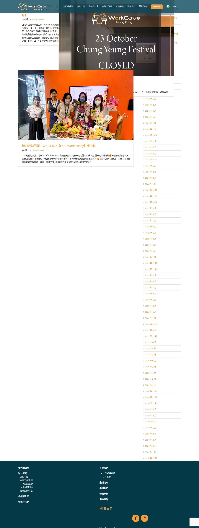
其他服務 (104, 468)
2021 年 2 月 (150, 379)
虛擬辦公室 (23, 496)
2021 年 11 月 (150, 330)
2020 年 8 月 (150, 409)
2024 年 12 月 (151, 129)
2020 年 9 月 (151, 403)
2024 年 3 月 (150, 172)
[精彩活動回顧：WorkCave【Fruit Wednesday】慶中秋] (75, 118)
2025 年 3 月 (150, 111)
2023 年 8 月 (150, 214)
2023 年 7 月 (150, 220)
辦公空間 (22, 473)
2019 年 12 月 (151, 458)
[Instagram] (144, 518)
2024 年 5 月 (150, 165)
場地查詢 (104, 499)
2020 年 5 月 (150, 427)
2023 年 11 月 (151, 196)
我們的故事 (23, 468)
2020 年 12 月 (151, 391)
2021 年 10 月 (151, 336)
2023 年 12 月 (151, 190)
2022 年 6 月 (150, 293)
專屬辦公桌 (27, 487)
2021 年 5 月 (150, 367)
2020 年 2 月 (150, 446)
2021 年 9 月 (150, 342)
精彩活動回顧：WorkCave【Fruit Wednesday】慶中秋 (59, 146)
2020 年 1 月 (150, 452)
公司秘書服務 (108, 473)
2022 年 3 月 (150, 312)
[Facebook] (135, 518)
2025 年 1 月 (150, 123)
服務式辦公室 (26, 490)
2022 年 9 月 (150, 275)
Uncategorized (39, 19)
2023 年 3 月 (150, 245)
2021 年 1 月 (150, 385)
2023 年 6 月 (150, 226)
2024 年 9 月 (151, 141)
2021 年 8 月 (150, 348)
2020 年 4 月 (150, 434)
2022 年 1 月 (150, 318)
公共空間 (24, 477)
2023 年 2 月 (150, 251)
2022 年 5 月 (150, 300)
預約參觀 (104, 494)
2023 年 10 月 (151, 202)
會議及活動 (23, 502)
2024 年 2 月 (150, 178)
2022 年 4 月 (150, 306)
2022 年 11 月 (151, 269)
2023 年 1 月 (150, 257)
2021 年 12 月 (151, 324)
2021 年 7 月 (150, 354)
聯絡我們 (104, 488)
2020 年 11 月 (151, 397)
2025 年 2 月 (150, 117)
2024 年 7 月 (150, 153)
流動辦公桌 (27, 484)
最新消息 (104, 482)
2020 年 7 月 (150, 415)
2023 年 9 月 (150, 208)
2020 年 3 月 (150, 440)
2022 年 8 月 (150, 281)
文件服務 (106, 477)
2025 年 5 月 (150, 98)
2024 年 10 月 (151, 135)
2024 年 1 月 (150, 184)
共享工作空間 (26, 480)
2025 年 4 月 (150, 105)
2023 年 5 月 (150, 233)
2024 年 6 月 (151, 159)
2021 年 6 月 (150, 360)
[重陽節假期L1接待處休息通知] (116, 48)
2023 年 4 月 (150, 239)
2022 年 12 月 (151, 263)
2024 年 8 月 (150, 147)
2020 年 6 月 (151, 421)
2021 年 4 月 (150, 373)
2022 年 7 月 (150, 287)
